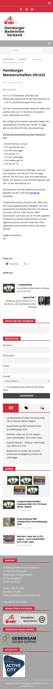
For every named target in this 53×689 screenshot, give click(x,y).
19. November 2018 (13, 82)
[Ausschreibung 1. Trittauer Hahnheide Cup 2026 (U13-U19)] (26, 480)
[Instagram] (26, 9)
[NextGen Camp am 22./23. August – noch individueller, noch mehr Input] (9, 539)
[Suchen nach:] (26, 50)
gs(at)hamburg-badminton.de (25, 595)
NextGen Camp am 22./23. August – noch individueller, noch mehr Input (31, 539)
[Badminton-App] (32, 9)
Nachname (8, 355)
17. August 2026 (25, 510)
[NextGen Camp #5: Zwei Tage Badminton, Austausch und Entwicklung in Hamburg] (39, 480)
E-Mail (6, 365)
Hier (44, 124)
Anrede (6, 376)
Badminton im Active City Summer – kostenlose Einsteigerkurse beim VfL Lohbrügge (24, 454)
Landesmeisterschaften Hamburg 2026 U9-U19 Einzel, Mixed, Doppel (32, 504)
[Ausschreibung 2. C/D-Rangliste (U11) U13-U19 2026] (33, 490)
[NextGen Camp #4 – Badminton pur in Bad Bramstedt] (19, 490)
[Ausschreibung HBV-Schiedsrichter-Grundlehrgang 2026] (9, 522)
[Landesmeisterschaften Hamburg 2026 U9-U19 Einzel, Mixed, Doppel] (13, 480)
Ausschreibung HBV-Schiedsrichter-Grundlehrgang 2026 (32, 521)
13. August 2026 (25, 545)
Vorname (7, 345)
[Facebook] (20, 9)
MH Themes (28, 686)
